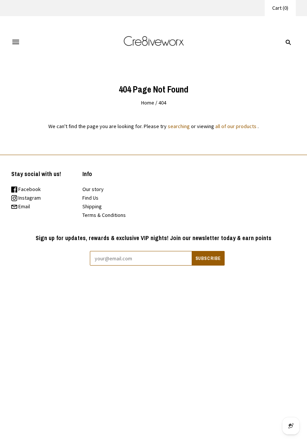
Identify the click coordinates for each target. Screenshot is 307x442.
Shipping (92, 206)
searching (179, 126)
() (280, 7)
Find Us (90, 197)
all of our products (235, 126)
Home (147, 102)
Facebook (29, 189)
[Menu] (15, 42)
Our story (93, 189)
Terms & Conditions (104, 215)
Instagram (29, 197)
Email (23, 206)
